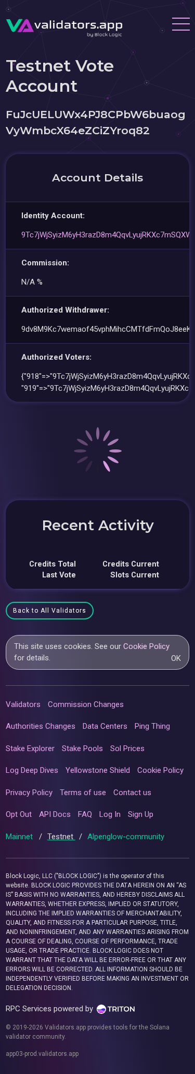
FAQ (85, 814)
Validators (23, 704)
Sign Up (140, 814)
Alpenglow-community (125, 836)
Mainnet (20, 836)
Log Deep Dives (32, 770)
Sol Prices (127, 748)
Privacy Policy (29, 792)
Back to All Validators (49, 610)
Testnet (61, 836)
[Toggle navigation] (180, 25)
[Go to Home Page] (64, 25)
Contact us (132, 792)
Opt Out (19, 814)
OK (176, 658)
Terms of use (83, 792)
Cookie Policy (146, 646)
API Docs (55, 814)
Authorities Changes (40, 726)
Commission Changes (86, 704)
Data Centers (105, 726)
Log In (110, 814)
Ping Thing (152, 726)
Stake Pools (82, 748)
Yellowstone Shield (98, 770)
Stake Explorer (30, 748)
